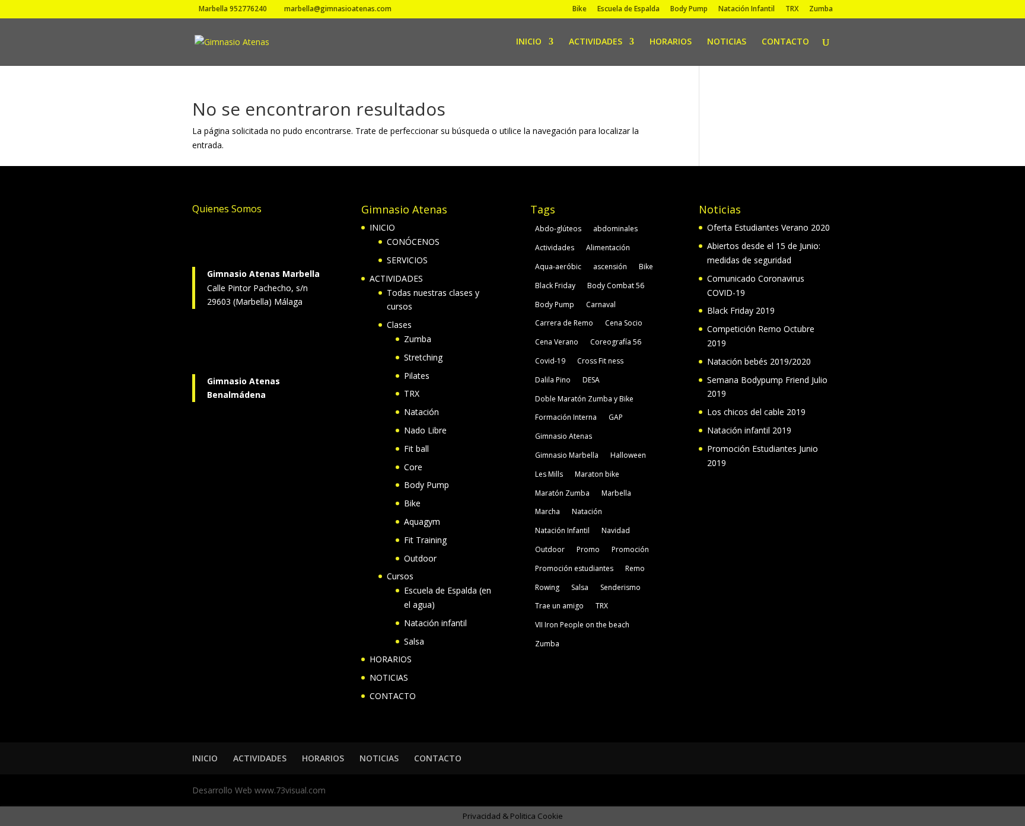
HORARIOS (671, 42)
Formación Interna (566, 417)
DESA (591, 380)
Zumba (821, 9)
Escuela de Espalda (628, 9)
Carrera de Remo (564, 323)
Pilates (416, 375)
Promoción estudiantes (574, 568)
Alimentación (608, 248)
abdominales (615, 229)
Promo (588, 549)
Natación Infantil (746, 9)
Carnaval (601, 304)
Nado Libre (425, 430)
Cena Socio (623, 323)
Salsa (414, 641)
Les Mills (549, 474)
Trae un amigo (559, 606)
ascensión (610, 266)
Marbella (616, 493)
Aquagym (422, 521)
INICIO (529, 42)
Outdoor (420, 558)
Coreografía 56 (615, 342)
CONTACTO (785, 42)
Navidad (615, 530)
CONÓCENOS (413, 241)
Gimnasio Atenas (563, 436)
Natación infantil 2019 (749, 430)
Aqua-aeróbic (558, 266)
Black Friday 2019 (741, 310)
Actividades (554, 248)
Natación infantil (435, 623)
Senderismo (620, 587)
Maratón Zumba (562, 493)
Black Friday (555, 285)
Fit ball (416, 448)
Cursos (400, 576)
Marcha (547, 511)
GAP (616, 417)
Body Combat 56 (615, 285)
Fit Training (425, 540)
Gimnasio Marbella (567, 455)
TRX (791, 9)
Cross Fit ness (600, 361)
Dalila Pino (553, 380)
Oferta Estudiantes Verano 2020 (768, 227)
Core (413, 467)
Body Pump (689, 9)
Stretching (423, 357)
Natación (421, 411)
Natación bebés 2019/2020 (759, 361)
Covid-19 (550, 361)
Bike (579, 9)
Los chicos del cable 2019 (756, 411)
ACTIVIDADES (595, 42)
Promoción (630, 549)
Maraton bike (597, 474)
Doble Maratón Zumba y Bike (584, 399)
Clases (399, 324)
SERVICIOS (407, 260)
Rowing (547, 587)
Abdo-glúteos (558, 229)
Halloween (628, 455)
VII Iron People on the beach (582, 625)
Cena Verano (556, 342)
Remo (635, 568)
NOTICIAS (726, 42)
